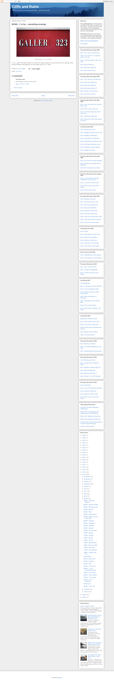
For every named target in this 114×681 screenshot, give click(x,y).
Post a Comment (18, 87)
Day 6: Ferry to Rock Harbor (88, 305)
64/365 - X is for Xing (89, 572)
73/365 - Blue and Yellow (91, 545)
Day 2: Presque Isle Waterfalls (88, 269)
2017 (84, 457)
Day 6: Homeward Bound (87, 334)
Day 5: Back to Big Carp (87, 64)
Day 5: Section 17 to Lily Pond (88, 91)
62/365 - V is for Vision (90, 577)
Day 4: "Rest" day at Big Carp (88, 116)
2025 (84, 438)
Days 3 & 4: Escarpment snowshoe (90, 168)
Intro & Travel (84, 231)
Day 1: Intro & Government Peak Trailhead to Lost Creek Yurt (89, 178)
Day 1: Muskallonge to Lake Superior (90, 255)
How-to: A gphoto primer (87, 606)
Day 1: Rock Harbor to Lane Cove (89, 321)
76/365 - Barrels (88, 537)
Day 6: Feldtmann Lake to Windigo (90, 147)
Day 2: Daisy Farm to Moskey (88, 237)
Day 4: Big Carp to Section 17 (88, 88)
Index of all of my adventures (89, 41)
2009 (84, 594)
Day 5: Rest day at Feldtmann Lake (90, 144)
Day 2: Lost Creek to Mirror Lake (89, 182)
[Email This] (32, 69)
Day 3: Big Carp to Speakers (88, 207)
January (86, 591)
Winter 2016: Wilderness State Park (90, 419)
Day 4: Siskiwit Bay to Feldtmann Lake (91, 141)
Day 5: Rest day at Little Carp (88, 213)
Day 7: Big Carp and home (87, 70)
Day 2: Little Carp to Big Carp (88, 82)
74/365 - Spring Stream (90, 542)
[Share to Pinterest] (39, 69)
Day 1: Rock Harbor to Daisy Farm (90, 234)
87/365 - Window (88, 509)
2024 (84, 440)
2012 (84, 469)
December (87, 476)
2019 (84, 452)
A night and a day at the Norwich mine (94, 629)
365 (17, 71)
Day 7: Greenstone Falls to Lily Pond (90, 219)
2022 (84, 445)
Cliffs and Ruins (25, 7)
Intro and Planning (85, 385)
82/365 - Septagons (89, 523)
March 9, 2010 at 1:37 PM (22, 84)
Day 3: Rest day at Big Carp (88, 85)
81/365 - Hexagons (89, 525)
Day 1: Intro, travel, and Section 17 (90, 52)
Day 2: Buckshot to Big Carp (88, 391)
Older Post (71, 96)
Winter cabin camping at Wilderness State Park (94, 643)
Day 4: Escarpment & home (88, 190)
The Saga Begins (85, 283)
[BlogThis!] (34, 69)
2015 (84, 462)
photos (20, 71)
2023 (84, 442)
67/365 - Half (87, 563)
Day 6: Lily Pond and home (88, 94)
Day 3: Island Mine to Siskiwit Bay (89, 138)
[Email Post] (29, 68)
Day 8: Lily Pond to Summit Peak (89, 222)
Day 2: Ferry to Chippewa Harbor (89, 289)
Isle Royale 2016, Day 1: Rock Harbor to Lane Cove (95, 656)
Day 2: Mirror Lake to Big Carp (89, 204)
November (87, 479)
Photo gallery (84, 43)
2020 (84, 450)
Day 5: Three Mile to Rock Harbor (89, 246)
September (87, 484)
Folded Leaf (87, 583)
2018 (84, 455)
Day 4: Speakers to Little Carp (88, 210)
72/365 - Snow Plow (89, 547)
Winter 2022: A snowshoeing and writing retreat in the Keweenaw (89, 412)
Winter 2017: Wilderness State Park (90, 416)
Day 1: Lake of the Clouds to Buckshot (91, 388)
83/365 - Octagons (89, 520)
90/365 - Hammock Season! (89, 501)
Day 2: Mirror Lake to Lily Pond (89, 109)
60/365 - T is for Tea (89, 586)
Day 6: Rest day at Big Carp (88, 67)
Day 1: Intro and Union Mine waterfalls (91, 160)
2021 (84, 447)
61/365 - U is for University (88, 580)
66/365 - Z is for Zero (90, 566)
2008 (84, 597)
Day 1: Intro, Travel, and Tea (88, 267)
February (86, 589)
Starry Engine (87, 556)
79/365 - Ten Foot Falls (90, 530)
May (85, 493)
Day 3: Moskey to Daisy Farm (88, 240)
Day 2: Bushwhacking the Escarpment (91, 351)
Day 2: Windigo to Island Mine (88, 135)
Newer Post (15, 96)
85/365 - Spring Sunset (90, 514)
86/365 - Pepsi (88, 512)
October (86, 481)
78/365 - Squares (88, 533)
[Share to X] (36, 69)
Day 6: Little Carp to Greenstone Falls (91, 216)
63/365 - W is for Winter (90, 575)
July (85, 488)
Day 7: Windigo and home (87, 150)
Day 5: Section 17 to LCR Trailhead (90, 376)
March (86, 498)
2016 (84, 459)
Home (43, 96)
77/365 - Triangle (88, 535)
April (85, 496)
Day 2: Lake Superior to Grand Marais (91, 258)
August (86, 486)
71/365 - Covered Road (90, 550)
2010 (84, 474)
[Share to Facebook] (37, 69)
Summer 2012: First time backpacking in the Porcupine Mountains (91, 422)
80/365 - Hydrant (88, 528)
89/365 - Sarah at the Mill (91, 504)
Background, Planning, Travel (88, 318)
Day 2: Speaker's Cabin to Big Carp (90, 367)
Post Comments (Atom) (47, 100)
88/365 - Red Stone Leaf (90, 507)
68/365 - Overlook (89, 561)
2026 (84, 435)
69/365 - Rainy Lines (89, 558)
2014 (84, 464)
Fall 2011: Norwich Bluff (87, 426)
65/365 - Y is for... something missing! (90, 569)
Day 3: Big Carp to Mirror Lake (89, 394)
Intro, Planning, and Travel (87, 129)
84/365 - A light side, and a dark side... (90, 517)
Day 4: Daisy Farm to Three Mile (89, 243)
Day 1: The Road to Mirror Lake (89, 202)
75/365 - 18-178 (88, 540)
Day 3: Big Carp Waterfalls (87, 370)
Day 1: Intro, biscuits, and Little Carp (90, 79)
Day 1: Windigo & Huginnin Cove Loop (91, 132)
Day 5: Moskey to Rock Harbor (89, 332)
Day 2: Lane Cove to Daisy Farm (89, 324)
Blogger (60, 677)
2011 (83, 472)
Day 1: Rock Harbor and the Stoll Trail (91, 286)
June (85, 491)
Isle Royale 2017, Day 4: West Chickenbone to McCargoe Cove (95, 617)
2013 (84, 467)
